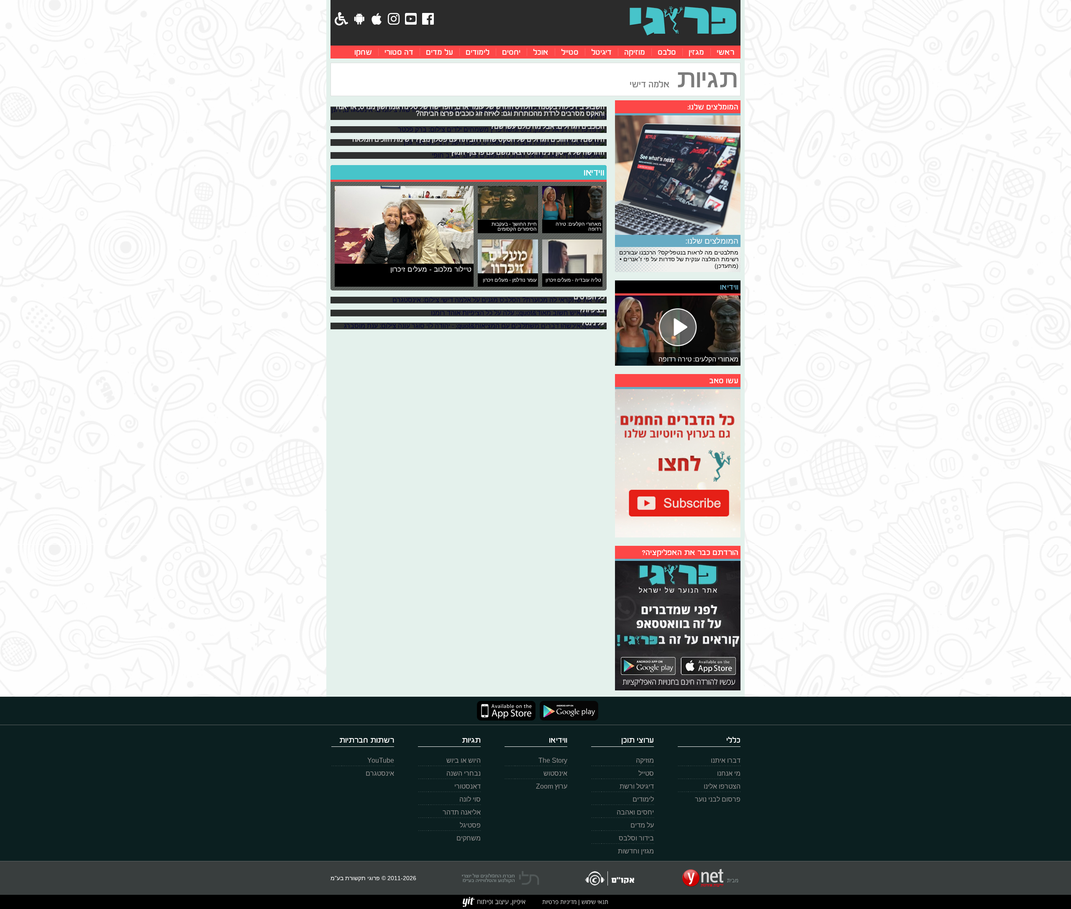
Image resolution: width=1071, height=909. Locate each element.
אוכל (540, 52)
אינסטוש (555, 773)
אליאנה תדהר (462, 812)
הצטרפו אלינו (722, 786)
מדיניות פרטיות (559, 902)
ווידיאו (594, 173)
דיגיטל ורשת (637, 786)
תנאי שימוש (594, 902)
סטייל (570, 52)
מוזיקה (634, 52)
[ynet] (710, 878)
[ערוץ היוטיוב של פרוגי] (677, 462)
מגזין (696, 52)
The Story (552, 760)
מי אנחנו (728, 773)
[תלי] (500, 878)
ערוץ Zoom (551, 786)
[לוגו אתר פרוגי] (683, 21)
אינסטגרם (380, 773)
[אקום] (609, 878)
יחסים (511, 52)
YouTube (380, 760)
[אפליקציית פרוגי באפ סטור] (506, 711)
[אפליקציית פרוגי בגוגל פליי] (567, 711)
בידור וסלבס (636, 838)
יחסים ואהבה (635, 812)
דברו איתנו (725, 760)
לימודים (477, 52)
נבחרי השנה (463, 773)
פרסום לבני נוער (717, 799)
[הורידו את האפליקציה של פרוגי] (677, 624)
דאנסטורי (467, 786)
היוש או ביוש (463, 760)
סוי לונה (470, 799)
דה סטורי (398, 52)
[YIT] (494, 902)
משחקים (468, 838)
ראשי (725, 52)
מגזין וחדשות (636, 851)
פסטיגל (470, 825)
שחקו (363, 52)
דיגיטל (601, 52)
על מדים (439, 52)
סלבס (667, 52)
